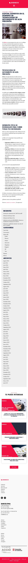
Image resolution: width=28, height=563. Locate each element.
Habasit (6, 240)
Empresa (5, 253)
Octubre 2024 (6, 305)
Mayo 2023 (6, 335)
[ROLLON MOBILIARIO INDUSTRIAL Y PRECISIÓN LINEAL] (14, 431)
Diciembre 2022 (6, 346)
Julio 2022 (5, 357)
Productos (3, 484)
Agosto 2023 (6, 329)
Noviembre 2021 (7, 374)
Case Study (5, 230)
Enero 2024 (5, 323)
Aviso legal (16, 560)
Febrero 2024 (6, 320)
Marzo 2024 (6, 318)
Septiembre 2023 (7, 327)
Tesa (6, 251)
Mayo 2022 (6, 361)
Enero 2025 (5, 299)
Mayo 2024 (6, 316)
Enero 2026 (5, 275)
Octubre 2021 (6, 376)
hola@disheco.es (4, 514)
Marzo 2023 (6, 340)
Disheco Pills (5, 234)
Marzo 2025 (6, 297)
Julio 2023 (5, 331)
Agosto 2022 (6, 355)
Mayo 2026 (6, 267)
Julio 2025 (5, 288)
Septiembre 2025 (7, 284)
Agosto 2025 (6, 286)
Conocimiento (6, 232)
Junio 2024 (5, 314)
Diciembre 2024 (6, 301)
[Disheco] (14, 2)
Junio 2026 (5, 265)
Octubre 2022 (6, 350)
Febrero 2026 (6, 273)
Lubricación (7, 242)
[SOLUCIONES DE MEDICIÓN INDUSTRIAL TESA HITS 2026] (14, 454)
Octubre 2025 (6, 282)
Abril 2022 (5, 363)
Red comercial (4, 487)
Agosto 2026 (6, 260)
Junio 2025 (5, 290)
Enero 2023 (5, 344)
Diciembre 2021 (6, 372)
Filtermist (6, 238)
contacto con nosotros (10, 202)
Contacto (3, 492)
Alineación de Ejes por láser (9, 215)
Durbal (6, 236)
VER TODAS (14, 467)
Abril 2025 (5, 295)
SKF (5, 249)
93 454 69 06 (13, 511)
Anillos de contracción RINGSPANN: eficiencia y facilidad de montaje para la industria (13, 221)
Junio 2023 (5, 333)
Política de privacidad (15, 559)
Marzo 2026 (6, 271)
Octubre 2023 (6, 325)
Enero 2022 (5, 370)
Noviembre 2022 (7, 348)
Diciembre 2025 (6, 278)
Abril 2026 (5, 269)
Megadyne (7, 244)
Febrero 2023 (6, 342)
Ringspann (7, 247)
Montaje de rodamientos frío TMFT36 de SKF (12, 213)
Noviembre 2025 (7, 280)
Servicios (3, 486)
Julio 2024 (5, 312)
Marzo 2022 (6, 365)
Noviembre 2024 (7, 303)
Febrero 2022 (6, 368)
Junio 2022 (5, 359)
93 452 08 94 (6, 511)
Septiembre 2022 (7, 353)
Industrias (3, 489)
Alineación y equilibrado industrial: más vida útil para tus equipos (13, 224)
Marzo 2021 (6, 380)
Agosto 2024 (6, 310)
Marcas (5, 255)
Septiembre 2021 (7, 378)
